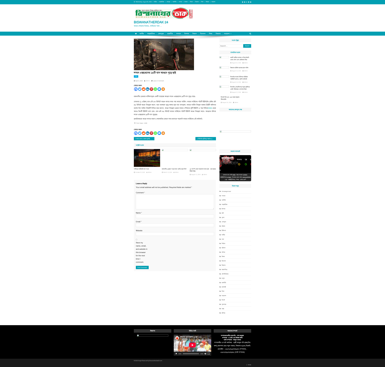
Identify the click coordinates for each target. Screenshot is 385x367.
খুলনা (223, 217)
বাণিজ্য (223, 252)
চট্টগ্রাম (223, 226)
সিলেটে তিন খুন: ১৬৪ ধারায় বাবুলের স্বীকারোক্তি (230, 98)
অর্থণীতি (224, 200)
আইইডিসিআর (231, 179)
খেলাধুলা (168, 2)
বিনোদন (197, 2)
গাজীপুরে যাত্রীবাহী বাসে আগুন (141, 169)
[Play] (176, 354)
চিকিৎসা (224, 230)
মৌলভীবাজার (225, 274)
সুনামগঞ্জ (224, 304)
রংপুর (223, 278)
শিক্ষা (202, 2)
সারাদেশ (213, 2)
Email (139, 221)
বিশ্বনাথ (207, 2)
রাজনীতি (174, 2)
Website (139, 230)
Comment (140, 192)
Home (249, 365)
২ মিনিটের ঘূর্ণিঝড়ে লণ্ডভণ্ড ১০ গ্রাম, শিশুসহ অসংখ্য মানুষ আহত (206, 139)
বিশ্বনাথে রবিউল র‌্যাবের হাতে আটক (239, 68)
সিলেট (223, 300)
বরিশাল (223, 248)
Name (139, 213)
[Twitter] (139, 89)
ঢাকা (136, 76)
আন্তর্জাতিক (161, 2)
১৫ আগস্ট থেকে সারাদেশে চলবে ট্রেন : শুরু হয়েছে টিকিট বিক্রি (203, 170)
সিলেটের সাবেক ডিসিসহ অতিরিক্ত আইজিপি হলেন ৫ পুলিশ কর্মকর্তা (239, 78)
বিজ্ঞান (191, 2)
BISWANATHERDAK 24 (151, 22)
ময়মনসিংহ (224, 269)
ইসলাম (186, 2)
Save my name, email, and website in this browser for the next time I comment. (141, 252)
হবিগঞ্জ (223, 313)
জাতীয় (155, 2)
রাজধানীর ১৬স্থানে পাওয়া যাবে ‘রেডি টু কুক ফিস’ (174, 169)
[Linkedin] (147, 89)
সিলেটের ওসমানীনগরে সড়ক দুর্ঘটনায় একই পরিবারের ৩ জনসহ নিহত (240, 88)
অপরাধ (180, 2)
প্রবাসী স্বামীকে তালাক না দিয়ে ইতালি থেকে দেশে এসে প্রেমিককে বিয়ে (239, 59)
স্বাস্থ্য (223, 309)
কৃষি (223, 213)
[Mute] (205, 354)
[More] (163, 89)
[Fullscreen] (209, 354)
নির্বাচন (223, 243)
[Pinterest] (151, 89)
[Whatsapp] (155, 89)
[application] (192, 345)
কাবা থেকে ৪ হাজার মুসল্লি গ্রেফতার (145, 139)
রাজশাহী (224, 287)
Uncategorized (226, 191)
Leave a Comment (158, 81)
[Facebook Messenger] (159, 89)
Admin (148, 81)
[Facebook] (136, 89)
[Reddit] (143, 89)
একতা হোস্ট (243, 179)
